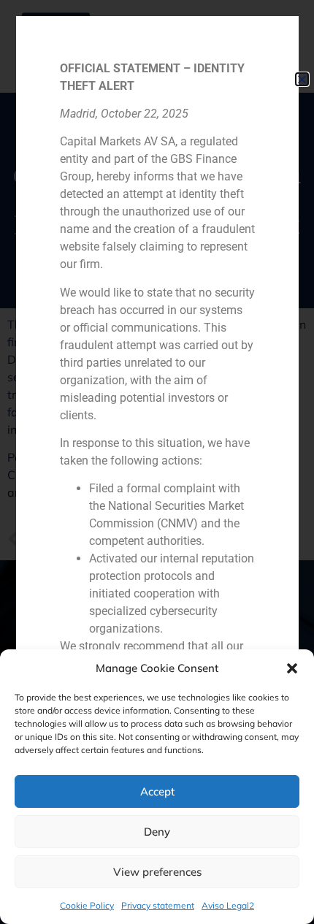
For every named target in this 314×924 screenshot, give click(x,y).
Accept (157, 791)
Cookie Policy (87, 905)
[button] (292, 668)
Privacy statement (157, 905)
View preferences (157, 872)
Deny (157, 832)
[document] (157, 462)
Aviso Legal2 (228, 905)
